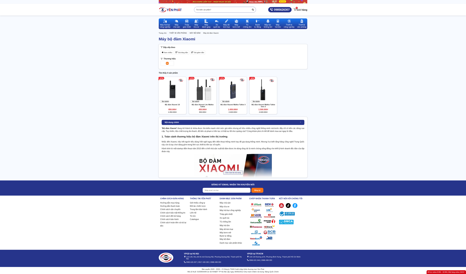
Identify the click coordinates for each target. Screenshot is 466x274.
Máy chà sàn (225, 203)
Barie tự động (225, 236)
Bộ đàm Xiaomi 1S (172, 105)
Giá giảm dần (198, 52)
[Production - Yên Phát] (170, 9)
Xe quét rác (224, 218)
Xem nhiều (167, 52)
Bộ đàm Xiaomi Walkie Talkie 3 (233, 105)
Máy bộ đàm (225, 239)
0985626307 (281, 9)
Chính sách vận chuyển (170, 209)
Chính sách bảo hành (169, 219)
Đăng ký (257, 190)
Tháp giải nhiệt (226, 214)
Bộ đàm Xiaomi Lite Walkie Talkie (203, 105)
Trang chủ (162, 33)
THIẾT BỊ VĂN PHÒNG (178, 33)
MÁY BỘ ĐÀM (195, 33)
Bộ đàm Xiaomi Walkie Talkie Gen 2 (263, 105)
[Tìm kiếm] (253, 9)
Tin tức (193, 216)
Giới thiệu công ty (197, 203)
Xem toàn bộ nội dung (233, 173)
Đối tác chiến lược (198, 206)
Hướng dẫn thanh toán (170, 206)
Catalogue (194, 219)
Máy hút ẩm (225, 225)
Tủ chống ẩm (225, 222)
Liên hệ (193, 213)
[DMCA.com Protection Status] (286, 222)
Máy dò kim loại (226, 229)
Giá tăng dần (183, 52)
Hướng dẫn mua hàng (169, 203)
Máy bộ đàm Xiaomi (211, 33)
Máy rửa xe (224, 207)
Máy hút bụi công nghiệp (230, 210)
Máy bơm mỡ (225, 233)
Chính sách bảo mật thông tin (172, 213)
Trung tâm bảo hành (198, 209)
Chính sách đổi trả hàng (170, 216)
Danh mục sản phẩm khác (231, 243)
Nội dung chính (172, 122)
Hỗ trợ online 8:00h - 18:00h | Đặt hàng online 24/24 (446, 272)
